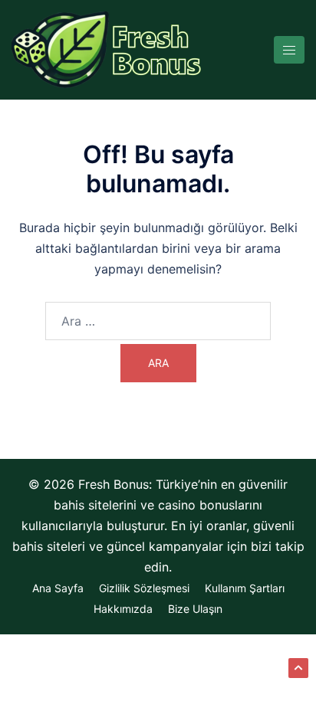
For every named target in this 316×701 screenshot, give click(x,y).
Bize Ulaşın (195, 608)
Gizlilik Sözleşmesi (144, 588)
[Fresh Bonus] (107, 48)
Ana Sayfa (58, 588)
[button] (298, 668)
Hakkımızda (123, 608)
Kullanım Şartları (245, 588)
